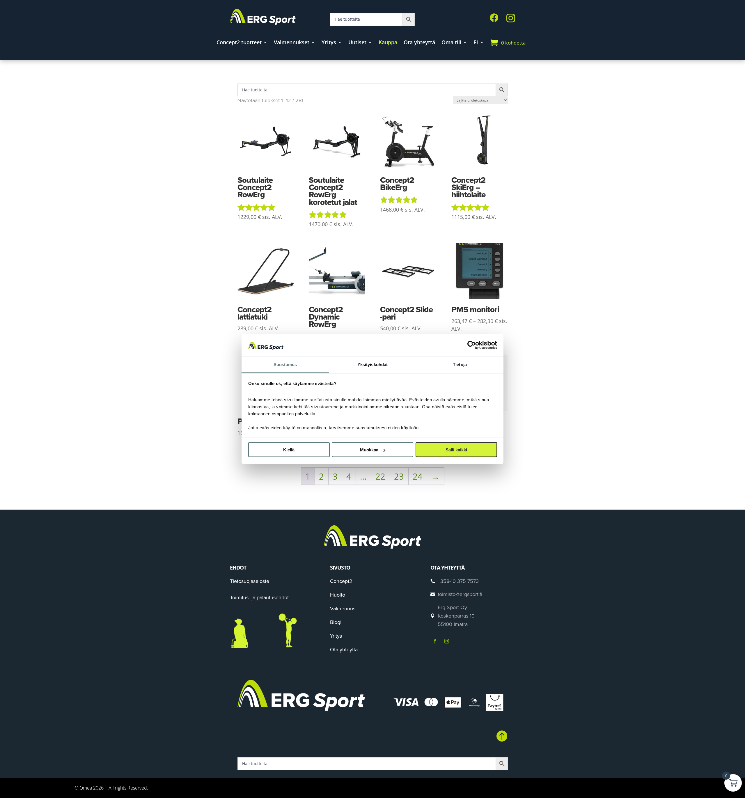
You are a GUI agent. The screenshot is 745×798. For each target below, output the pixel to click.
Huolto (337, 595)
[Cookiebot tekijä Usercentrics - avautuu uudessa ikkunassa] (471, 345)
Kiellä (289, 449)
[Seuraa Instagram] (446, 641)
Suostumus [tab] (285, 364)
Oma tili (451, 43)
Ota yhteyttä (419, 43)
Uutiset (357, 43)
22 (380, 476)
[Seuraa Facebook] (435, 641)
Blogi (335, 622)
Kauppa (388, 43)
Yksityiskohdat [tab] (372, 364)
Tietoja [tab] (460, 364)
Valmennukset (291, 43)
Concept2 (341, 581)
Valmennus (342, 608)
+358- (458, 581)
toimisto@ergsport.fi (460, 594)
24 (418, 476)
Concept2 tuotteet (239, 43)
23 (399, 476)
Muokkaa (369, 449)
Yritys (329, 43)
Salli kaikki (456, 449)
